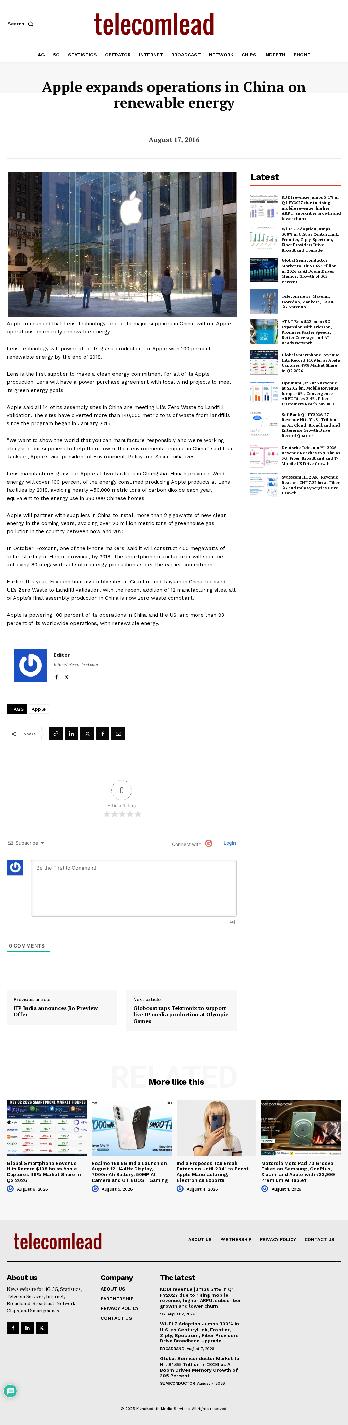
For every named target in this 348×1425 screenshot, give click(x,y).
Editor (62, 654)
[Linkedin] (71, 733)
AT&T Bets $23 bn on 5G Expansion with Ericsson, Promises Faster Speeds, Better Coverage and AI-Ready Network (307, 332)
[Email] (118, 733)
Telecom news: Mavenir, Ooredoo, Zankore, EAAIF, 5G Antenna (309, 301)
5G (162, 1314)
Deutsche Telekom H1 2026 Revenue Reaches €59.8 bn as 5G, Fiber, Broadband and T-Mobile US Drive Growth (311, 455)
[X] (66, 675)
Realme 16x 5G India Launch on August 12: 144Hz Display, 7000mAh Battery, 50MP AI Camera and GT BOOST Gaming (130, 1171)
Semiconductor (177, 1383)
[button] (21, 24)
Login (229, 843)
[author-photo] (11, 1189)
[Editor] (30, 665)
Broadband (172, 1348)
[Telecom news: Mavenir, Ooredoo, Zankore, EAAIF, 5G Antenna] (264, 301)
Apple (39, 709)
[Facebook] (56, 675)
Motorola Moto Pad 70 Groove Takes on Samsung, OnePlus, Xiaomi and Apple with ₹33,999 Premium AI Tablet (298, 1171)
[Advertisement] (299, 552)
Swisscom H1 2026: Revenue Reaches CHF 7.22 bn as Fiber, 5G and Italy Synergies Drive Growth (311, 484)
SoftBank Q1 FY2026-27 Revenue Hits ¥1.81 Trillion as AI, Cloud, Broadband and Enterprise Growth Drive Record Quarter (311, 425)
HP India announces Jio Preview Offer (56, 1011)
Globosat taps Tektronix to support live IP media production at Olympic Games (180, 1015)
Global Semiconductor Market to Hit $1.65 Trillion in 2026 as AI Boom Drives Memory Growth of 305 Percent (309, 271)
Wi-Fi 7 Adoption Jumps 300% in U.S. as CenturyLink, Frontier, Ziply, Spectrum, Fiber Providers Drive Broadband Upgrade (311, 239)
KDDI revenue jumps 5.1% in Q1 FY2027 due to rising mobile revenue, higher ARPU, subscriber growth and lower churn (311, 208)
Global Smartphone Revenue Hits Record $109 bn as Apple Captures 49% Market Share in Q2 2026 (311, 362)
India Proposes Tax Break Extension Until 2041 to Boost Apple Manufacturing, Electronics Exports (212, 1171)
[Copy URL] (56, 733)
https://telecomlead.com (76, 664)
